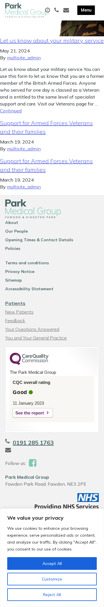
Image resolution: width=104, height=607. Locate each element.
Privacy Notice (19, 271)
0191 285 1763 (33, 442)
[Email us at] (66, 10)
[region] (52, 557)
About (11, 222)
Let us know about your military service (52, 40)
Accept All (52, 563)
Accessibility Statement (29, 288)
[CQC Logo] (29, 363)
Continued (11, 111)
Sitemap (13, 280)
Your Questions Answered (32, 329)
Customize (52, 579)
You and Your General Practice (36, 338)
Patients (15, 303)
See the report (29, 412)
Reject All (52, 594)
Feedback (15, 320)
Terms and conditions (27, 262)
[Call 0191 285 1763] (57, 10)
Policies (12, 248)
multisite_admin (24, 58)
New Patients (19, 312)
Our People (16, 231)
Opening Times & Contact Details (39, 239)
